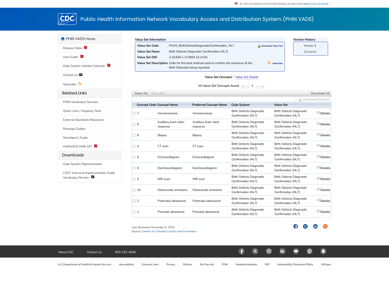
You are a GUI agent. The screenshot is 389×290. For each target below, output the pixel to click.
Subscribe (277, 63)
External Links (150, 264)
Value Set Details (246, 77)
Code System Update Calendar (84, 66)
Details (325, 113)
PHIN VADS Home (80, 38)
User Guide (71, 57)
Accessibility (126, 264)
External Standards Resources (83, 120)
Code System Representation (82, 164)
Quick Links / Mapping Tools (82, 111)
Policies (187, 264)
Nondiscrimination (246, 264)
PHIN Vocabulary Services (80, 102)
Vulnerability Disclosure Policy (295, 264)
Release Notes (72, 48)
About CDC (66, 252)
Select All (141, 93)
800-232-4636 (125, 252)
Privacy (171, 264)
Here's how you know (316, 3)
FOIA (225, 264)
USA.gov (326, 264)
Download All (320, 93)
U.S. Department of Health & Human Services (84, 264)
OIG (267, 264)
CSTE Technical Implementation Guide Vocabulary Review (89, 175)
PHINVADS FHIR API (78, 146)
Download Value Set (272, 45)
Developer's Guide (75, 138)
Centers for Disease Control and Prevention (169, 231)
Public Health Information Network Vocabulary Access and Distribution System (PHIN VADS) (197, 19)
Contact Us (71, 75)
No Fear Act (207, 264)
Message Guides (74, 129)
